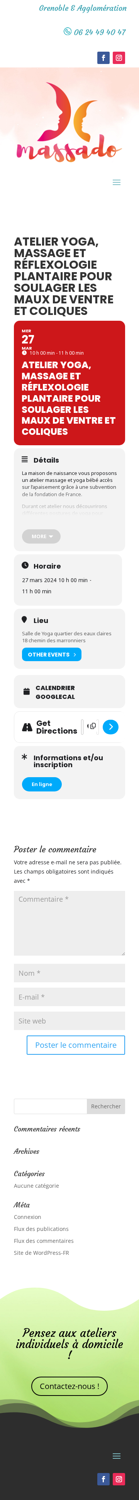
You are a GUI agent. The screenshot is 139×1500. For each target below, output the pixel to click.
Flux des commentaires (44, 1240)
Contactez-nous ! (69, 1386)
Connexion (27, 1217)
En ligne (42, 784)
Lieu (41, 620)
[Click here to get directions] (111, 727)
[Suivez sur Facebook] (103, 58)
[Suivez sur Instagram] (119, 58)
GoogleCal (55, 697)
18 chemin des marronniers (54, 640)
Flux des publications (41, 1228)
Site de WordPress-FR (41, 1252)
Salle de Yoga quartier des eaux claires (67, 633)
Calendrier (55, 688)
